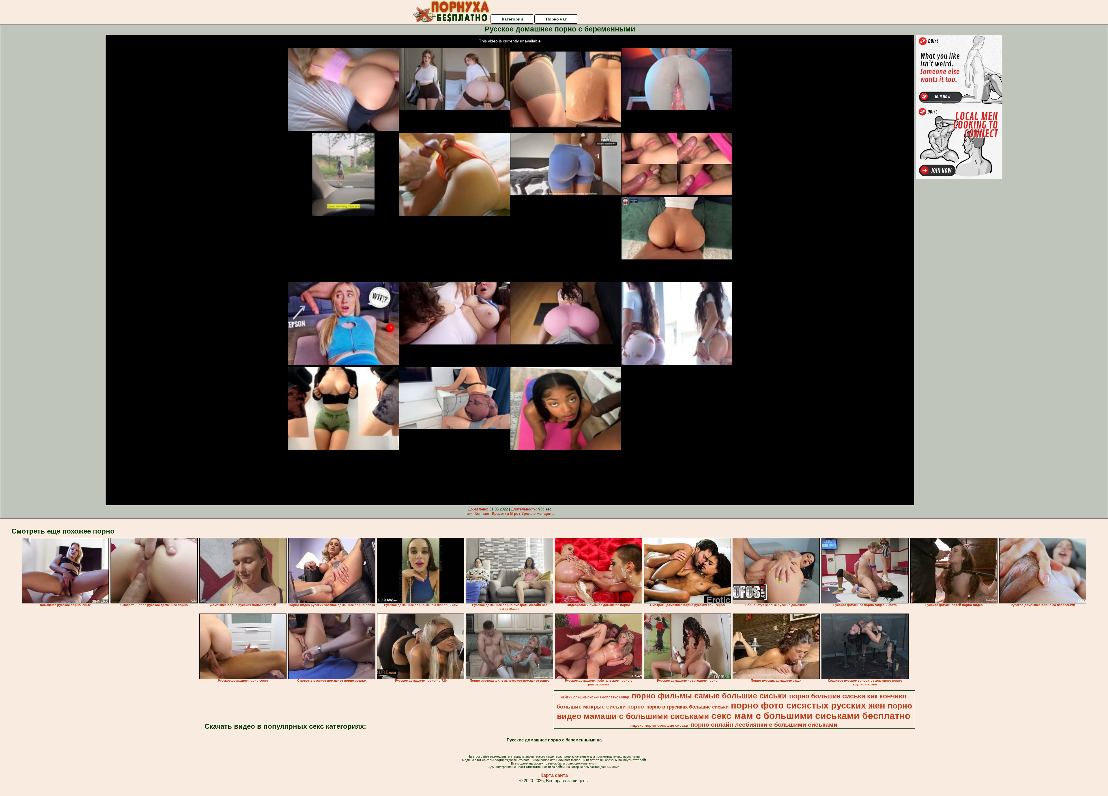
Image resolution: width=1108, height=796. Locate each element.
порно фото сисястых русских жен (808, 705)
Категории (512, 19)
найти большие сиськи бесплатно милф (595, 697)
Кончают (483, 513)
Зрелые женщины (538, 513)
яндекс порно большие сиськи (659, 725)
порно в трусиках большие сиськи (687, 707)
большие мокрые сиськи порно (600, 707)
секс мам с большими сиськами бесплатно (811, 716)
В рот (515, 513)
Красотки (500, 513)
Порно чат (556, 19)
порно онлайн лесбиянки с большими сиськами (763, 724)
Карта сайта (554, 775)
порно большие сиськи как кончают (848, 696)
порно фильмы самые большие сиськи (709, 695)
